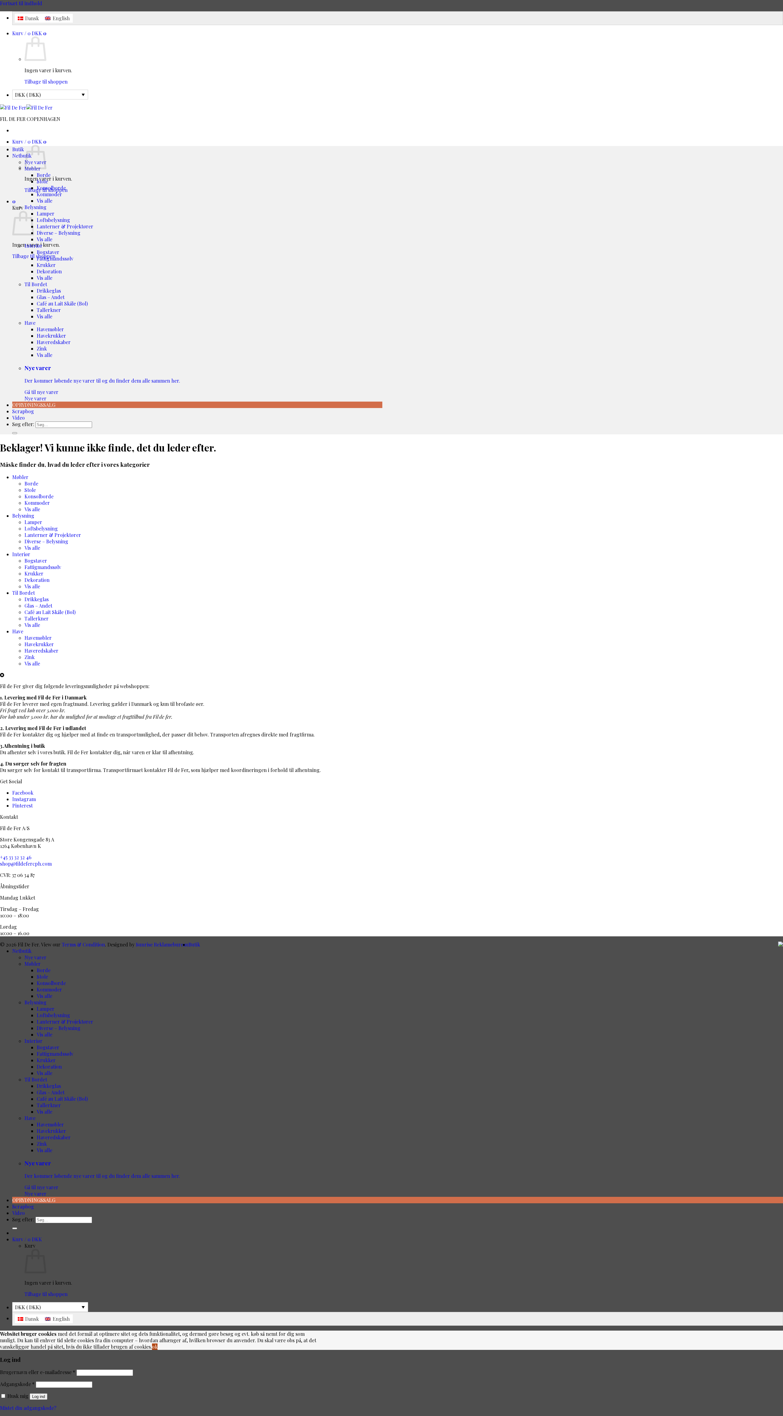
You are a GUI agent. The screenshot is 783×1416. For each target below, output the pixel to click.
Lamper (45, 213)
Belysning (35, 207)
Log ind (38, 1396)
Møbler (20, 477)
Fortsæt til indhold (21, 3)
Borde (43, 175)
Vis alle (44, 200)
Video (18, 417)
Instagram (24, 799)
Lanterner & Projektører (65, 226)
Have (29, 323)
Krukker (46, 265)
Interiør (33, 245)
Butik (18, 149)
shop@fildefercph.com (26, 863)
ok (155, 1346)
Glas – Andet (51, 297)
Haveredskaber (54, 342)
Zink (42, 348)
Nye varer (102, 383)
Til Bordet (35, 284)
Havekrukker (51, 335)
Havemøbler (50, 329)
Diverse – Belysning (58, 233)
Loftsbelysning (53, 220)
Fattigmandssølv (55, 258)
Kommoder (49, 194)
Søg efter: (23, 424)
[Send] (14, 433)
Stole (42, 181)
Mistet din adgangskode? (28, 1408)
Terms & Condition (83, 944)
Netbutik (22, 155)
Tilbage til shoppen (46, 81)
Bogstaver (48, 252)
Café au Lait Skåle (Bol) (62, 303)
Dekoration (49, 271)
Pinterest (22, 805)
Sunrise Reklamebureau (162, 944)
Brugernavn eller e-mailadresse (37, 1372)
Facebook (22, 792)
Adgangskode (17, 1384)
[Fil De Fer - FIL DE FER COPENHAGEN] (26, 107)
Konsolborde (51, 188)
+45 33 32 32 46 (16, 857)
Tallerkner (49, 310)
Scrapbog (23, 411)
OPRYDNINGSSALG (33, 405)
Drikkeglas (49, 290)
